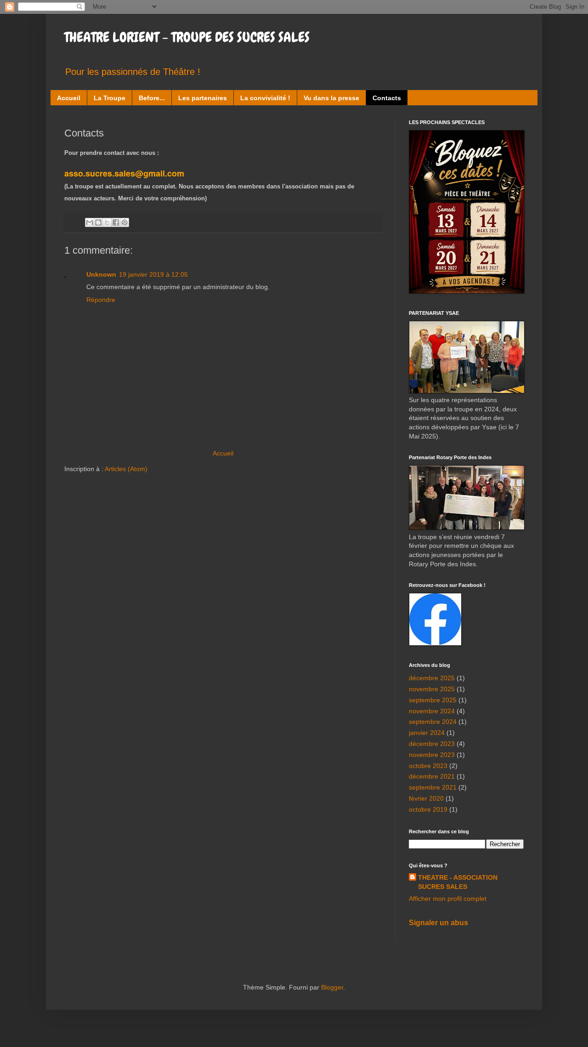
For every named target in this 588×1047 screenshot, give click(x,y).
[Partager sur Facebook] (115, 222)
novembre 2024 (432, 711)
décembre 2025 (432, 678)
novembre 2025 (432, 689)
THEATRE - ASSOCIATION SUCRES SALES (458, 882)
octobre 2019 (428, 809)
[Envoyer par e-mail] (89, 222)
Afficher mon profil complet (447, 898)
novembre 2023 (432, 754)
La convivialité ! (265, 98)
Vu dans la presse (331, 98)
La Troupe (109, 98)
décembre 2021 (432, 776)
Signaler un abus (438, 922)
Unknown (101, 274)
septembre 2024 (433, 721)
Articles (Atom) (126, 468)
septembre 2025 (433, 700)
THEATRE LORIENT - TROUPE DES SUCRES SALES (187, 37)
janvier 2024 (427, 732)
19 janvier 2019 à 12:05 (153, 274)
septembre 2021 (433, 787)
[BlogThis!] (98, 222)
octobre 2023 (428, 765)
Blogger (332, 987)
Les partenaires (202, 98)
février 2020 (426, 798)
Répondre (100, 299)
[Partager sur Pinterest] (124, 222)
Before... (152, 98)
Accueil (68, 98)
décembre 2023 (432, 743)
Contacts (387, 98)
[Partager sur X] (107, 222)
